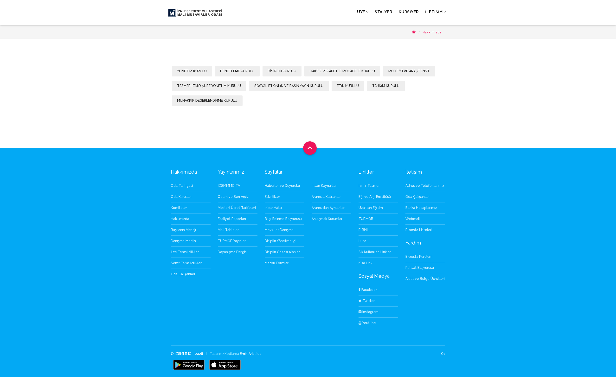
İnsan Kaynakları (324, 186)
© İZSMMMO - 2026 (187, 354)
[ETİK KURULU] (348, 91)
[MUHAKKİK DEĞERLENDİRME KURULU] (207, 105)
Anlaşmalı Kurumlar (327, 219)
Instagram (370, 312)
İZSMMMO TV (229, 186)
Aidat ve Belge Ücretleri (425, 279)
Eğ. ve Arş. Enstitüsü (375, 197)
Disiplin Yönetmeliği (280, 241)
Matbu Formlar (277, 263)
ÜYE (361, 12)
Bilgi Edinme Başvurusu (283, 219)
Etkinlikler (272, 197)
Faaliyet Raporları (232, 219)
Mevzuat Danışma (279, 230)
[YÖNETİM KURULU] (192, 76)
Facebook (368, 290)
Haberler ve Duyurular (282, 186)
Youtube (368, 323)
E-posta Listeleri (418, 230)
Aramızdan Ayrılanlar (328, 208)
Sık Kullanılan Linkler (375, 252)
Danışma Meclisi (184, 241)
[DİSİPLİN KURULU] (282, 76)
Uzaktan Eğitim (371, 208)
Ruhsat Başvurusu (419, 268)
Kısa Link (365, 263)
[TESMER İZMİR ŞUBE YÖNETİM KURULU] (209, 91)
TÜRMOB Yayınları (232, 241)
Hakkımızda (432, 32)
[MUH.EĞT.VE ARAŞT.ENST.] (409, 76)
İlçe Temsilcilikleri (185, 252)
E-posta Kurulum (418, 256)
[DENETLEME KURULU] (238, 76)
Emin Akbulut (250, 354)
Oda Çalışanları (183, 274)
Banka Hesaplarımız (421, 208)
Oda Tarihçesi (182, 186)
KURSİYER (409, 12)
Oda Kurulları (181, 197)
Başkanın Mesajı (183, 230)
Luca (362, 241)
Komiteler (179, 208)
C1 (443, 354)
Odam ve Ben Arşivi (233, 197)
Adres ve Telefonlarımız (424, 186)
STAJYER (383, 12)
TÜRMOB (366, 219)
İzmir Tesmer (369, 186)
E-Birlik (364, 230)
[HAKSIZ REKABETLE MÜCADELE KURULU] (342, 76)
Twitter (368, 301)
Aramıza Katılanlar (326, 197)
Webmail (412, 219)
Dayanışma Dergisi (232, 252)
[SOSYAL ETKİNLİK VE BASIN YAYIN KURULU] (289, 91)
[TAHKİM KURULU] (386, 91)
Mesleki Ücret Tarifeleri (237, 208)
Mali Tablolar (228, 230)
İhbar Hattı (273, 208)
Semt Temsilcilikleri (186, 263)
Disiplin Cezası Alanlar (282, 252)
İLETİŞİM (434, 12)
